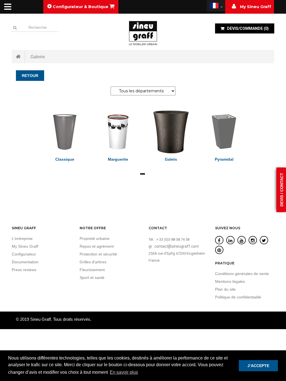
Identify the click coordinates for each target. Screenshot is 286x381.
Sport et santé (92, 277)
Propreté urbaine (94, 238)
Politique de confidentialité (238, 297)
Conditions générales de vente (242, 273)
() (248, 28)
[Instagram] (253, 241)
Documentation (25, 262)
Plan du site (225, 289)
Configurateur (24, 254)
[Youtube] (242, 241)
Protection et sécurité (98, 254)
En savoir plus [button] (124, 372)
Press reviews (24, 269)
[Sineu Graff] (143, 33)
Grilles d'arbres (93, 262)
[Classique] (64, 131)
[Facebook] (219, 241)
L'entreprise (22, 238)
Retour (30, 75)
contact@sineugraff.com (176, 246)
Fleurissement (92, 269)
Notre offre (93, 228)
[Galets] (171, 131)
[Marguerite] (118, 131)
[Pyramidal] (224, 131)
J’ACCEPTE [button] (258, 365)
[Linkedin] (230, 241)
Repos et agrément (97, 246)
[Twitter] (264, 241)
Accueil (18, 56)
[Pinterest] (219, 250)
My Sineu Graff (25, 246)
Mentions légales (230, 281)
